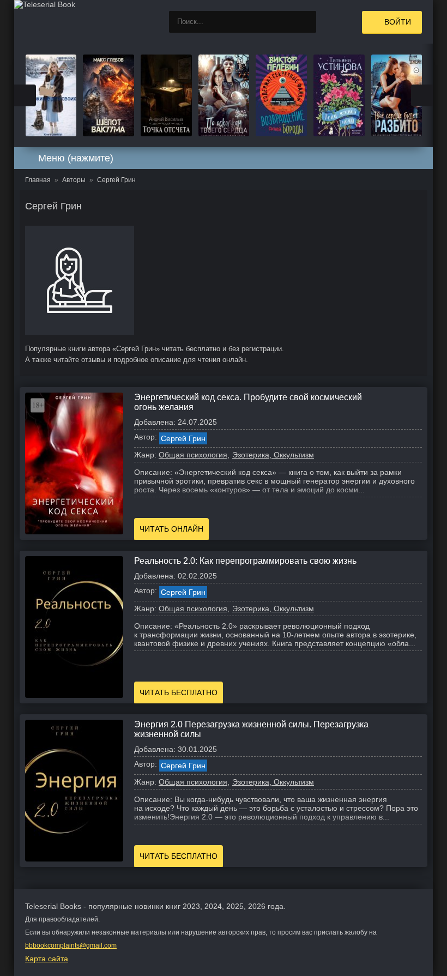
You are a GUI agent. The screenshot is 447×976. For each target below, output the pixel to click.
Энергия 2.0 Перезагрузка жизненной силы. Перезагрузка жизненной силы (251, 729)
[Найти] (305, 22)
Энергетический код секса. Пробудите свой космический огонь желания (248, 402)
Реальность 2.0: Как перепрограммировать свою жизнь (245, 560)
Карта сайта (46, 958)
